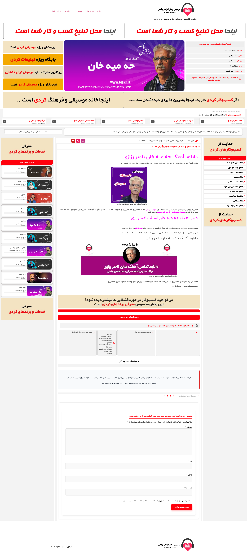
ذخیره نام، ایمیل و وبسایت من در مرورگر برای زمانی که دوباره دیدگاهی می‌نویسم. (156, 501)
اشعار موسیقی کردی (136, 120)
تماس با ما (56, 11)
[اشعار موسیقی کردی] (103, 121)
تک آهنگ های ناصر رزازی (174, 326)
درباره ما (68, 11)
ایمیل (189, 475)
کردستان (235, 51)
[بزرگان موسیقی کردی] (4, 121)
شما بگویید (232, 56)
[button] (215, 44)
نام (190, 461)
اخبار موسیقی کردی (235, 120)
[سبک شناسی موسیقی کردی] (54, 121)
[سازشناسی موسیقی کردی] (153, 121)
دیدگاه (188, 427)
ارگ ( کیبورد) (234, 66)
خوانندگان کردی (160, 326)
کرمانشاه (228, 51)
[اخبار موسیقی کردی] (202, 121)
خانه (99, 11)
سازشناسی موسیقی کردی (183, 120)
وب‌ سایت (188, 488)
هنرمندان (90, 11)
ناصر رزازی (151, 326)
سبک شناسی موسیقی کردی (84, 120)
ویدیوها (78, 11)
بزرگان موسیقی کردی (37, 120)
